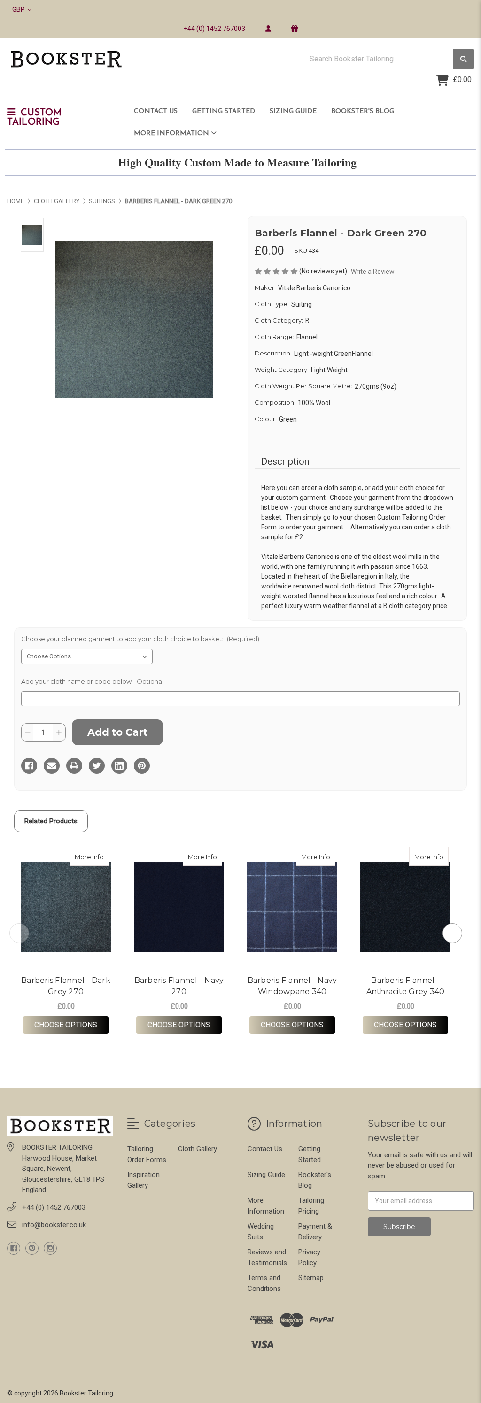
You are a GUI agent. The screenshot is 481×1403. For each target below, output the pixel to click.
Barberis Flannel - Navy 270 (179, 986)
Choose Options (71, 1024)
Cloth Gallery (197, 1149)
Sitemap (311, 1278)
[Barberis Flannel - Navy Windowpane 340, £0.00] (292, 907)
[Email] (52, 766)
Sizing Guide (293, 111)
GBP (19, 9)
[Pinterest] (142, 766)
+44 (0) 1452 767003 (214, 28)
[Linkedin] (119, 766)
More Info (92, 856)
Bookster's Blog (362, 111)
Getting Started (223, 111)
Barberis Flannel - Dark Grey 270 (65, 986)
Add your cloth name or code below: (92, 681)
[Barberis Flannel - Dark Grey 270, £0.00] (66, 907)
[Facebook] (29, 766)
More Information (172, 133)
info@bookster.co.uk (54, 1225)
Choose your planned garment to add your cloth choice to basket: (140, 638)
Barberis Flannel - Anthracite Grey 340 (405, 986)
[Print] (74, 766)
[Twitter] (97, 766)
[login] (268, 28)
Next (452, 933)
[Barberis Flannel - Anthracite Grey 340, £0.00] (405, 907)
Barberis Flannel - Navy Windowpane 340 (292, 986)
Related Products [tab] (51, 821)
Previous (19, 933)
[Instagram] (50, 1248)
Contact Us (156, 111)
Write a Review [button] (373, 271)
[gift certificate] (294, 28)
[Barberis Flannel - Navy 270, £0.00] (179, 907)
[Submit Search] (463, 59)
